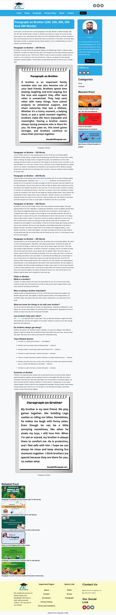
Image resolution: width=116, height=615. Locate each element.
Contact (70, 13)
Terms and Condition (46, 606)
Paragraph (37, 13)
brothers (19, 318)
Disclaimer (46, 598)
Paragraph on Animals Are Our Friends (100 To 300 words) (21, 499)
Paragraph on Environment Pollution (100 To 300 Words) (21, 560)
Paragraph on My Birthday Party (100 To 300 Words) (19, 515)
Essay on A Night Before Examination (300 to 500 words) (21, 530)
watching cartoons (43, 180)
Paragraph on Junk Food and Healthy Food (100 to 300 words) (22, 576)
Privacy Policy (50, 13)
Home (19, 13)
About (61, 13)
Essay (27, 13)
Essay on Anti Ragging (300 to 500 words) (16, 545)
